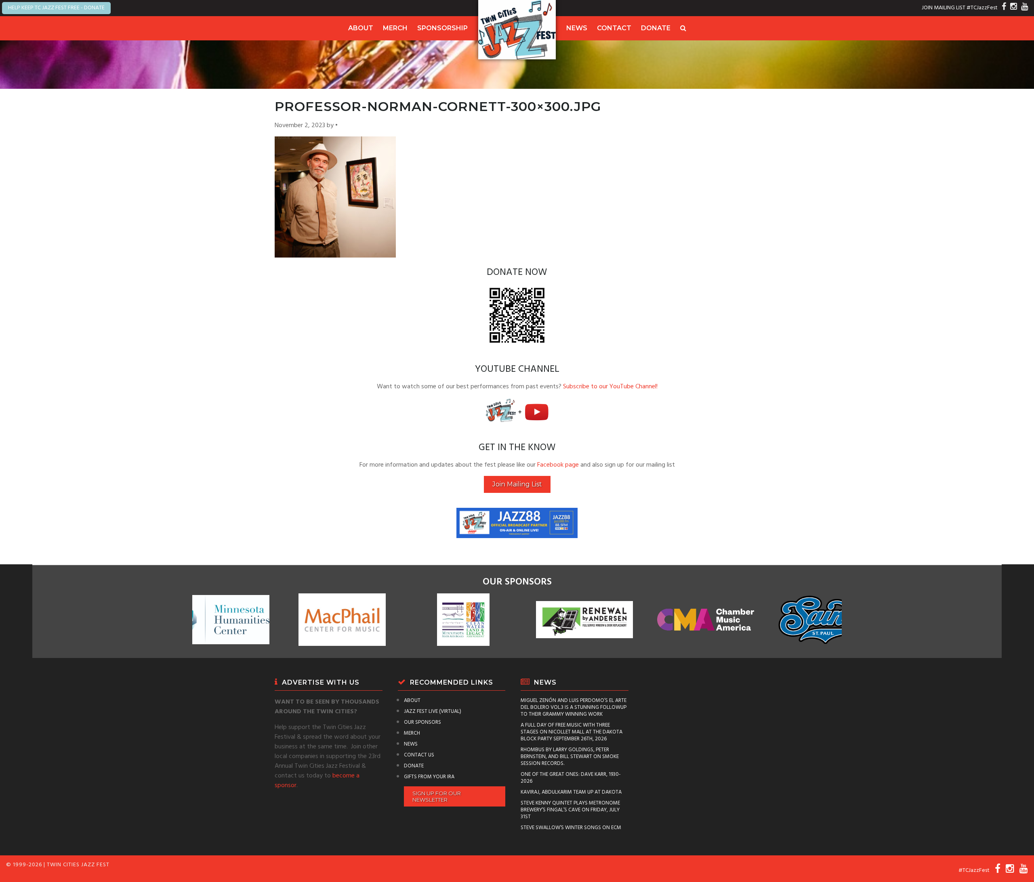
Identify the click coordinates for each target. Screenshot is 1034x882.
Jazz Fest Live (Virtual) (432, 711)
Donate (655, 28)
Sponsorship (442, 28)
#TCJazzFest (982, 8)
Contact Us (419, 755)
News (576, 28)
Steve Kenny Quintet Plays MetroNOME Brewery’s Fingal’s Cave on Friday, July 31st (570, 810)
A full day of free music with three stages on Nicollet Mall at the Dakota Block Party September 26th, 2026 (571, 732)
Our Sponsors (422, 722)
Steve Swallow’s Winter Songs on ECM (571, 827)
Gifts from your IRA (429, 777)
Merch (395, 28)
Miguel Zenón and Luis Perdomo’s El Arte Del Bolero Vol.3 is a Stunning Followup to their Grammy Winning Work (573, 707)
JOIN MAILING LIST (943, 8)
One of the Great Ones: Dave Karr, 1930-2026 (571, 778)
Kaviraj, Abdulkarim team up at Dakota (571, 792)
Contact (614, 28)
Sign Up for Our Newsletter (436, 796)
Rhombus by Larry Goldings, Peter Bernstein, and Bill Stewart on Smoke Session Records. (570, 757)
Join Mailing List (517, 484)
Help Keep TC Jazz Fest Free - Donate (56, 8)
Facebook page (558, 465)
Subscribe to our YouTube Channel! (610, 386)
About (360, 28)
